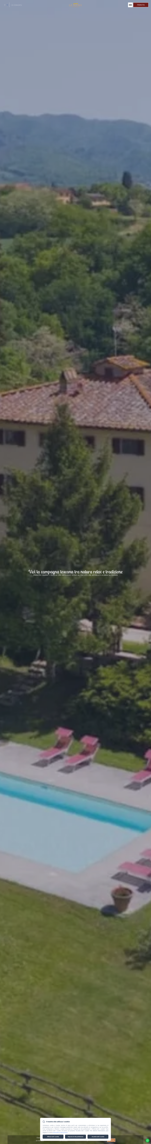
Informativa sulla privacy (60, 1132)
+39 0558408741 (16, 5)
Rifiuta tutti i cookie (53, 1136)
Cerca (111, 1140)
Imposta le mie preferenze (75, 1136)
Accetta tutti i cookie (98, 1136)
